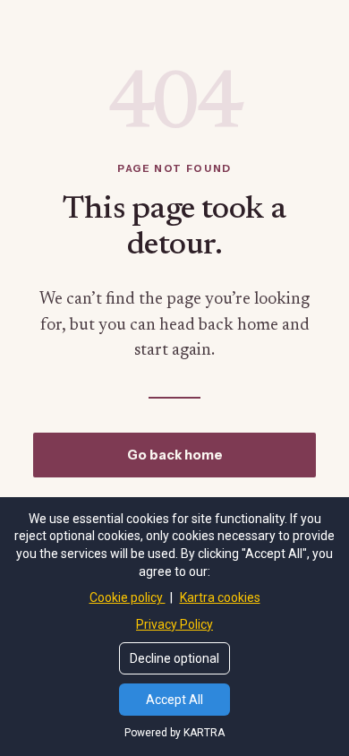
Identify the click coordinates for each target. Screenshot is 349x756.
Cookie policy (127, 597)
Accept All (174, 699)
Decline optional (174, 658)
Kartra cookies (220, 597)
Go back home (175, 455)
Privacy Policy (174, 624)
